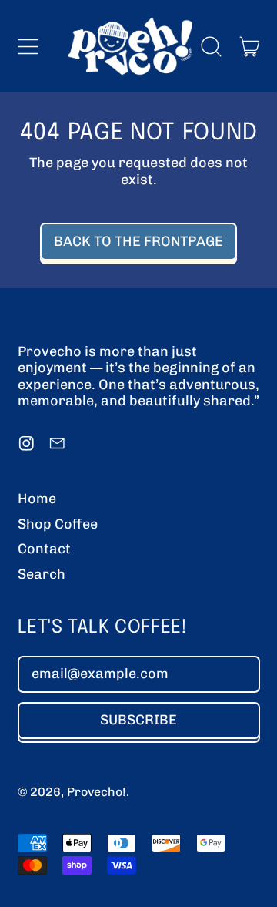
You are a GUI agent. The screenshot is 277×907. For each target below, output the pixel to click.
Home (37, 498)
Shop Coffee (58, 524)
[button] (211, 46)
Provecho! (96, 791)
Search (41, 574)
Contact (44, 548)
